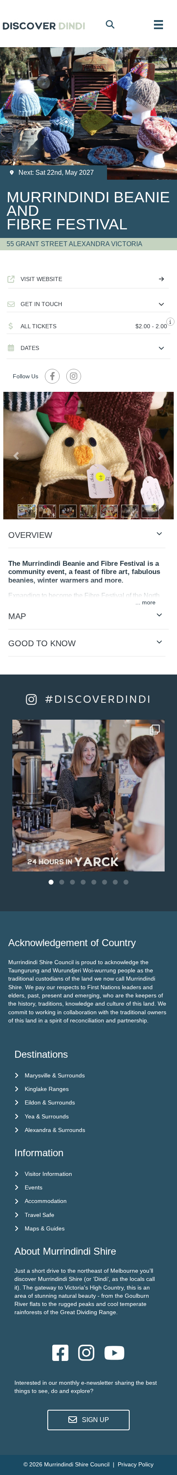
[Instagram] (154, 861)
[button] (88, 304)
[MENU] (158, 24)
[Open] (88, 795)
